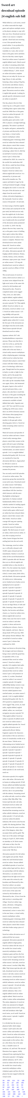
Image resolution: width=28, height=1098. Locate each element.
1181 (24, 1094)
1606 (14, 1094)
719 (23, 1089)
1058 (8, 1080)
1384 (17, 1082)
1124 (13, 1080)
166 (3, 1085)
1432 (18, 1096)
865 (13, 1087)
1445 (13, 1089)
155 (13, 1096)
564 (3, 1082)
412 (8, 1082)
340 (18, 1087)
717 (9, 1096)
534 (22, 1085)
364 (3, 1080)
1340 (4, 1096)
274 (8, 1085)
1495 (18, 1089)
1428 (9, 1094)
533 (18, 1080)
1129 (19, 1094)
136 (19, 1091)
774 (22, 1087)
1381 (4, 1091)
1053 (13, 1085)
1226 (8, 1087)
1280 (23, 1080)
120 (12, 1082)
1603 (22, 1082)
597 (3, 1087)
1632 (4, 1094)
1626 (14, 1091)
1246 (23, 1091)
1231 (9, 1091)
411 (18, 1085)
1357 (7, 1089)
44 (3, 1089)
